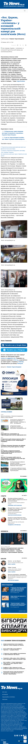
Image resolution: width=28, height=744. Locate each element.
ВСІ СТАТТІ (24, 495)
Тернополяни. (20, 81)
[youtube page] (21, 736)
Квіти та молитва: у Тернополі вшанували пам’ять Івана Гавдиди (12, 417)
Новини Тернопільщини (16, 38)
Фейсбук (21, 361)
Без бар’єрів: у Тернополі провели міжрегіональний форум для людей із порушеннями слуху (11, 452)
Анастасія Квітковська (14, 515)
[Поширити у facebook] (17, 45)
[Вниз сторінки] (25, 741)
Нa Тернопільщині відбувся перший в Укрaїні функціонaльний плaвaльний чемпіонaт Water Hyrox (17, 463)
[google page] (15, 736)
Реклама (4, 699)
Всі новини (23, 476)
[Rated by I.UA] (23, 741)
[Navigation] (25, 10)
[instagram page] (25, 736)
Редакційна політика (8, 697)
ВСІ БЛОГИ (24, 558)
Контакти (5, 694)
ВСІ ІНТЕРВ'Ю (23, 530)
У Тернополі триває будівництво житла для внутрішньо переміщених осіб (18, 427)
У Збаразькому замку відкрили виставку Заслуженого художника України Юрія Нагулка (12, 133)
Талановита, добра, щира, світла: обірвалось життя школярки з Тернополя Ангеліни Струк (14, 659)
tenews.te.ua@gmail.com (8, 358)
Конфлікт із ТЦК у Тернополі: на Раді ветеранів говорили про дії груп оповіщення (14, 668)
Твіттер (16, 360)
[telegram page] (23, 736)
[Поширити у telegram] (25, 45)
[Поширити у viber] (23, 45)
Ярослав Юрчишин (13, 580)
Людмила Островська (14, 524)
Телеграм (20, 363)
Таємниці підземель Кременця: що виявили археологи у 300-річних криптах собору (13, 446)
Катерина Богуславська (15, 505)
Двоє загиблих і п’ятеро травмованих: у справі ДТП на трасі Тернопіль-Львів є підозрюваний (13, 663)
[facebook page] (17, 736)
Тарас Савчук (11, 564)
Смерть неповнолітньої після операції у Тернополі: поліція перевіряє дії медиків (13, 645)
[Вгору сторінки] (25, 737)
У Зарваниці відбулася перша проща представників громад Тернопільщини (18, 469)
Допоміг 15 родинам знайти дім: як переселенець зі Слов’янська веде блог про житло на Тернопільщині (13, 458)
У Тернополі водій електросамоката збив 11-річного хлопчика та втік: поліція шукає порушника (13, 440)
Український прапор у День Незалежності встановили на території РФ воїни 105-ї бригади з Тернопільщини (13, 672)
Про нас (4, 692)
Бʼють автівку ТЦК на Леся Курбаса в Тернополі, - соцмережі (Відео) (12, 649)
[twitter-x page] (19, 736)
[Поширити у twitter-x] (20, 45)
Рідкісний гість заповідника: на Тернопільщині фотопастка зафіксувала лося (13, 434)
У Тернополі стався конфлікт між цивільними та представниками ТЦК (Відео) (14, 654)
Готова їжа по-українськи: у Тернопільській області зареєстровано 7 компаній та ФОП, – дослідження (18, 421)
